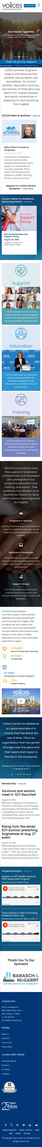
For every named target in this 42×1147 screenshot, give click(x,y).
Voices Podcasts (11, 871)
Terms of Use (7, 1042)
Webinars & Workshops (21, 552)
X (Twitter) (6, 1069)
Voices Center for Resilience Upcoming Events (18, 200)
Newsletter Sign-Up (9, 1061)
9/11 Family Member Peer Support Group (16, 235)
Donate (27, 1133)
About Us (5, 1034)
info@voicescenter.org (12, 1020)
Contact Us (6, 1038)
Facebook (5, 1065)
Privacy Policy (7, 1047)
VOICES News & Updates (16, 115)
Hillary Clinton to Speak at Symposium (16, 148)
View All (36, 115)
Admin (18, 1133)
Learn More (21, 41)
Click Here (28, 188)
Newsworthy (9, 783)
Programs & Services (21, 520)
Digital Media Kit (10, 1130)
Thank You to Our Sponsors (21, 962)
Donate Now (29, 6)
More (27, 818)
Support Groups (21, 583)
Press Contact (26, 1130)
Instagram (5, 1074)
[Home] (12, 5)
